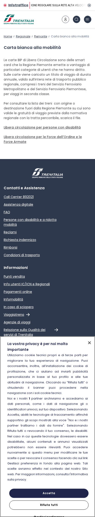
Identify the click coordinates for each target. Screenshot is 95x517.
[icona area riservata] (65, 19)
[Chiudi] (89, 343)
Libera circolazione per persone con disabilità (42, 127)
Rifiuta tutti (49, 505)
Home (8, 36)
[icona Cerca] (76, 19)
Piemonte (40, 36)
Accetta (49, 493)
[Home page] (19, 19)
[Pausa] (88, 5)
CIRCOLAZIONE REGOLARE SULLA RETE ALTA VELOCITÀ (52, 5)
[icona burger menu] (87, 19)
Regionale (23, 36)
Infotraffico (18, 5)
